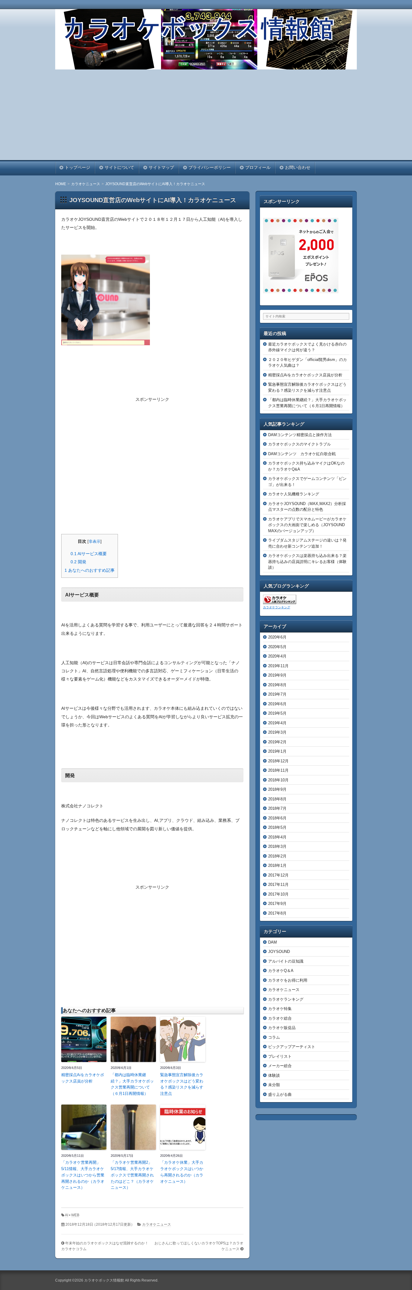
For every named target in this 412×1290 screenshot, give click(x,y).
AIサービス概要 (89, 553)
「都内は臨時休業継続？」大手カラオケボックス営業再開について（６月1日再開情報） (132, 1084)
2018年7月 (277, 808)
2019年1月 (277, 751)
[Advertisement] (206, 114)
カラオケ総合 (280, 1018)
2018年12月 (278, 761)
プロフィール (258, 167)
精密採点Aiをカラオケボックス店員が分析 (82, 1078)
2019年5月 (277, 713)
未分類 (274, 1085)
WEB (75, 1215)
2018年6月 (277, 818)
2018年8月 (277, 799)
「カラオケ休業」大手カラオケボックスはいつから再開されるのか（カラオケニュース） (181, 1171)
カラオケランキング (276, 607)
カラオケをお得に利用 (287, 980)
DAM (272, 942)
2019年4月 (277, 723)
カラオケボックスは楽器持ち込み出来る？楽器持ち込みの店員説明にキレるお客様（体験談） (307, 561)
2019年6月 (277, 704)
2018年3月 (277, 846)
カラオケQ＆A (280, 970)
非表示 (94, 541)
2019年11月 (278, 666)
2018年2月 (277, 856)
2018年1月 (277, 865)
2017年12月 (278, 875)
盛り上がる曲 (280, 1094)
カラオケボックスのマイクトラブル (299, 444)
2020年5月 (277, 647)
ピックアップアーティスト (291, 1046)
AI (66, 1215)
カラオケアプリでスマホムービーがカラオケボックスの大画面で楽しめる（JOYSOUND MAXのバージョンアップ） (308, 525)
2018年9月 (277, 789)
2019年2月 (277, 742)
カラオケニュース (156, 1224)
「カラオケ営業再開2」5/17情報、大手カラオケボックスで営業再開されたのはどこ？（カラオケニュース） (132, 1175)
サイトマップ (161, 167)
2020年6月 (277, 637)
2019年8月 (277, 685)
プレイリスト (280, 1056)
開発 (78, 561)
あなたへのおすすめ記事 (90, 570)
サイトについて (119, 167)
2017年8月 (277, 913)
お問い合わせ (297, 167)
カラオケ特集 (280, 1008)
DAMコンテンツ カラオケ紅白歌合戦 (302, 454)
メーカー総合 (280, 1065)
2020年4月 (277, 656)
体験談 (274, 1075)
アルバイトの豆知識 (285, 961)
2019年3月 (277, 732)
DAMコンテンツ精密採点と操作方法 (300, 435)
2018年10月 (278, 780)
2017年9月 (277, 903)
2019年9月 (277, 675)
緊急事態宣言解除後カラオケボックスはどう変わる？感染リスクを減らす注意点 (181, 1084)
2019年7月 (277, 694)
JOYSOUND (279, 951)
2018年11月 (278, 770)
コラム (274, 1037)
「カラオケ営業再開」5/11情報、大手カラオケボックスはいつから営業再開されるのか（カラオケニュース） (82, 1175)
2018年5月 (277, 827)
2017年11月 (278, 884)
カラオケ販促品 (282, 1027)
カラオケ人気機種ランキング (293, 494)
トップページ (77, 167)
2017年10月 (278, 894)
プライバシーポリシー (210, 167)
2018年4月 (277, 837)
